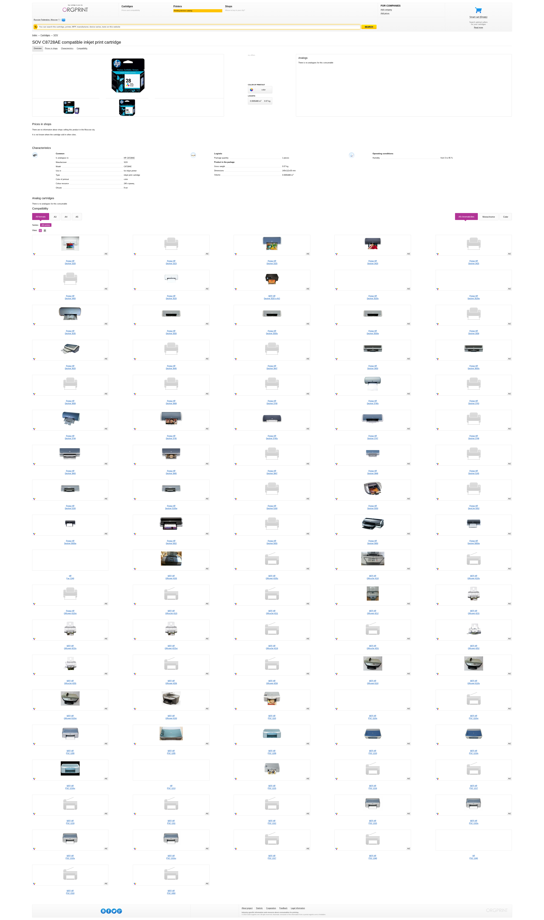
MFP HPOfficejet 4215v (70, 647)
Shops (228, 6)
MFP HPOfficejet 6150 (171, 717)
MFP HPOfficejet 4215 (473, 612)
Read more (478, 27)
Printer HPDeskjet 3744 (70, 437)
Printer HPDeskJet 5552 (473, 507)
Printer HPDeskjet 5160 (272, 507)
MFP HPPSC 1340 (373, 857)
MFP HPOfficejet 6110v (474, 682)
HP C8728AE (129, 158)
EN (63, 20)
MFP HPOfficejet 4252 (473, 647)
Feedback (283, 908)
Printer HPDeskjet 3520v (373, 297)
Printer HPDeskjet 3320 (70, 262)
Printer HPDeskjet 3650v (474, 367)
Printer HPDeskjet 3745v (272, 437)
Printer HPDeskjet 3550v (272, 332)
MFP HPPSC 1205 (171, 752)
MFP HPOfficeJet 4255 (70, 682)
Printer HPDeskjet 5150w (171, 507)
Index (34, 35)
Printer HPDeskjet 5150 (70, 507)
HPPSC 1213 (171, 787)
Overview (38, 48)
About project (247, 908)
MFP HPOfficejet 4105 (171, 577)
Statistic (259, 908)
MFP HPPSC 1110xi (473, 717)
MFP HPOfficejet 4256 (171, 682)
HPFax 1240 (70, 577)
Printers (177, 6)
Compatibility (82, 48)
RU (59, 20)
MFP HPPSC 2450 (171, 892)
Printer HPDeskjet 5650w (70, 542)
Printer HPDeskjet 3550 (171, 332)
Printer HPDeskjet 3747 (372, 437)
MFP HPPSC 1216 (373, 787)
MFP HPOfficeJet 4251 (373, 647)
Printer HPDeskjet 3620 (70, 367)
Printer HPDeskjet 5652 (171, 542)
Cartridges (127, 6)
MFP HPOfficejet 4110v (474, 577)
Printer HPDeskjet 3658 (70, 402)
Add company (386, 10)
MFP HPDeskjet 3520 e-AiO (272, 297)
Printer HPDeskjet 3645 (171, 367)
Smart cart (478, 17)
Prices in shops (51, 48)
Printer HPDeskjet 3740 (272, 402)
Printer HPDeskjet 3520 (171, 297)
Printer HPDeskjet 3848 (372, 472)
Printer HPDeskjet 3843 (70, 472)
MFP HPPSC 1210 (373, 752)
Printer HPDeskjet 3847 (272, 472)
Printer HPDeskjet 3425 (473, 262)
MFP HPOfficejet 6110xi (70, 717)
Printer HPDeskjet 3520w (474, 297)
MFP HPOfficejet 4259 (272, 682)
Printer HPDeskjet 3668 (171, 402)
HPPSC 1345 (473, 857)
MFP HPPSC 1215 (272, 787)
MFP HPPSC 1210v (473, 752)
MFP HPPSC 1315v (70, 857)
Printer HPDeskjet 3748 (473, 437)
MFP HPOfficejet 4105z (272, 577)
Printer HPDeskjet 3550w (373, 332)
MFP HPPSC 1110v (372, 717)
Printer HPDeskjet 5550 (372, 507)
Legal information (298, 908)
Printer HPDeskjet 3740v (373, 402)
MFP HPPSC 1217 (473, 787)
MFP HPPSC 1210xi (70, 787)
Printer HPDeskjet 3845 (171, 472)
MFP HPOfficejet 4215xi (171, 647)
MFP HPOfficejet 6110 (372, 682)
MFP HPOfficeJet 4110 (373, 577)
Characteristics (67, 48)
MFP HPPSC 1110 (272, 717)
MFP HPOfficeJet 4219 (272, 647)
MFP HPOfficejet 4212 (373, 612)
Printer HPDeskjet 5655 (272, 542)
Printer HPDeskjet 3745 (171, 437)
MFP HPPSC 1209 (272, 752)
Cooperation (271, 908)
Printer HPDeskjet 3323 (171, 262)
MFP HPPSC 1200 (70, 752)
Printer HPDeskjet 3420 (372, 262)
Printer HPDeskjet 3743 (473, 402)
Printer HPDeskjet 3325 (272, 262)
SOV (55, 35)
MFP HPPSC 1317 (272, 857)
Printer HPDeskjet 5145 (473, 472)
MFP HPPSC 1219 (70, 822)
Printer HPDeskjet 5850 (372, 542)
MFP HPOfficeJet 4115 (171, 612)
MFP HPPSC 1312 (272, 822)
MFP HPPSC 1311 (171, 822)
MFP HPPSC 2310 (70, 892)
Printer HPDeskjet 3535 (70, 332)
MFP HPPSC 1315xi (171, 857)
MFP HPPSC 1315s (473, 822)
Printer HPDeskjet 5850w (474, 542)
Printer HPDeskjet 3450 (70, 297)
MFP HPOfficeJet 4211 (272, 612)
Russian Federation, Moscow (46, 20)
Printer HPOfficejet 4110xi (70, 612)
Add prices (385, 13)
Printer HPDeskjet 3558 (473, 332)
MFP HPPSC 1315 (373, 822)
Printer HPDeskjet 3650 (372, 367)
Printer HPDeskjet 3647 (272, 367)
